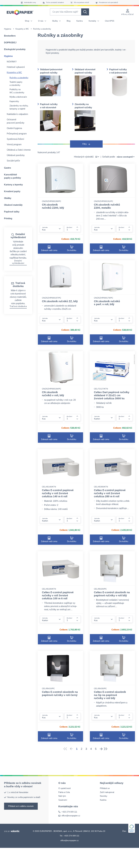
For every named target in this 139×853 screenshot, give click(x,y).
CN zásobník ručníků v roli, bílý (53, 394)
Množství (69, 227)
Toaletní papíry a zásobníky (16, 83)
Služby (55, 21)
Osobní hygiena (14, 128)
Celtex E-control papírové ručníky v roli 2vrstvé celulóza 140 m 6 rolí (58, 493)
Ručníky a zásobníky (19, 77)
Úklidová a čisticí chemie (19, 150)
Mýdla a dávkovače (18, 97)
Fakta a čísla (64, 792)
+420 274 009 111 (69, 812)
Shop (27, 21)
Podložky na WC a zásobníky (17, 91)
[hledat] (85, 11)
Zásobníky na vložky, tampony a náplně (19, 107)
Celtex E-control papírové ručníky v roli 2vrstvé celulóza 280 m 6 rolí (110, 493)
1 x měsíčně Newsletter (17, 792)
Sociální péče (13, 161)
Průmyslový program (17, 133)
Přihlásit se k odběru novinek (21, 806)
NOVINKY (12, 61)
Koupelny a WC (22, 29)
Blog (68, 21)
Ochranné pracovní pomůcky (15, 121)
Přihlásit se (105, 788)
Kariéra (79, 21)
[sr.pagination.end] (106, 749)
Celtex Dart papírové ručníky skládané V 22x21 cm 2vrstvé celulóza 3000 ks (111, 395)
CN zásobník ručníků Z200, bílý (53, 206)
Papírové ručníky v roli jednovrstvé (118, 71)
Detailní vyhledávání (18, 262)
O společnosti (64, 788)
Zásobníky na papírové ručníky (83, 106)
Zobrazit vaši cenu (49, 250)
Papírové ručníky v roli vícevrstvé (49, 106)
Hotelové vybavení (16, 67)
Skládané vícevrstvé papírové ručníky (85, 71)
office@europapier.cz (70, 815)
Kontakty (93, 21)
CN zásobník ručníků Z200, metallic (107, 206)
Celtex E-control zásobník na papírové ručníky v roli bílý (112, 594)
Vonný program (14, 144)
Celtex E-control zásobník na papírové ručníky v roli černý (60, 693)
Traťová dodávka (18, 306)
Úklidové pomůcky (16, 155)
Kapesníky (14, 101)
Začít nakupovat (107, 792)
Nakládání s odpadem (17, 114)
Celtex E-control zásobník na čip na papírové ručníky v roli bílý (110, 695)
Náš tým (62, 796)
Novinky (103, 796)
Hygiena (7, 29)
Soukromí (62, 800)
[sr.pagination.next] (101, 749)
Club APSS (109, 21)
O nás (41, 21)
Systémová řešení (15, 139)
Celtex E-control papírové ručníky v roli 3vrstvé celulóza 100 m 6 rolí (58, 595)
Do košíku (71, 250)
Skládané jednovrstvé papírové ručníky (51, 71)
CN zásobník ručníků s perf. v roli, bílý (107, 303)
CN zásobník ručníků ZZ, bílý (60, 301)
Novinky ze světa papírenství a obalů (23, 797)
